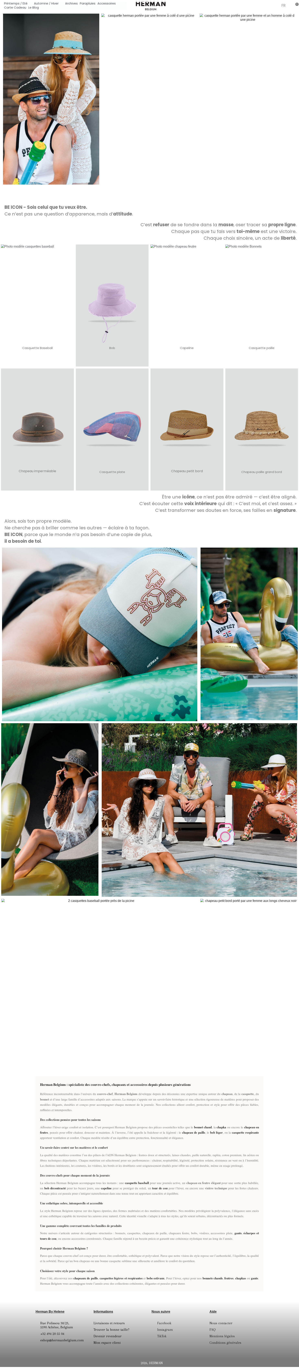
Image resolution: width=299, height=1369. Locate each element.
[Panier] (295, 5)
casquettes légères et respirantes (121, 1278)
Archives (71, 3)
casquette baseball (137, 1183)
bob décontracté (55, 1188)
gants (238, 1233)
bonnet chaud (203, 1127)
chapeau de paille (193, 1132)
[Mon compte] (275, 6)
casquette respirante (245, 1132)
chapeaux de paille (85, 1278)
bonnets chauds (213, 1278)
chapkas (240, 1278)
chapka (221, 1127)
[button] (265, 5)
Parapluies (87, 3)
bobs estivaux (156, 1278)
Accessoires (106, 3)
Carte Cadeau (15, 7)
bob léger (216, 1132)
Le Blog (33, 7)
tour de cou (160, 1188)
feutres (229, 1278)
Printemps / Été (15, 3)
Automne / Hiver (46, 3)
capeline (106, 1188)
